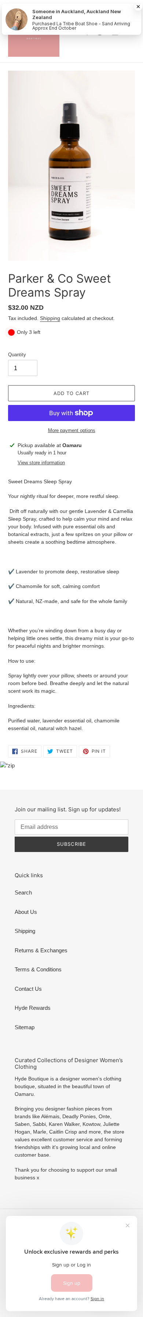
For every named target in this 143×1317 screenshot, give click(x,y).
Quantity (17, 354)
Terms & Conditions (38, 969)
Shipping (50, 318)
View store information (41, 462)
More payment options (71, 430)
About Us (26, 912)
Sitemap (24, 1027)
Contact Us (28, 989)
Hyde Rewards (33, 1008)
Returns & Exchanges (41, 950)
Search (23, 892)
